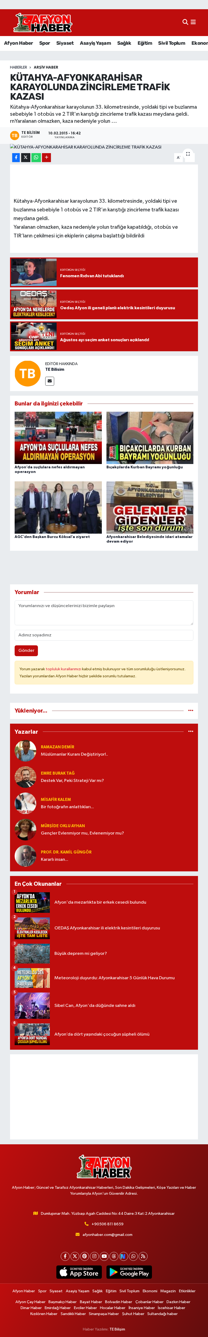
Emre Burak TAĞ (58, 773)
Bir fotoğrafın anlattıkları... (67, 807)
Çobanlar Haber (149, 1302)
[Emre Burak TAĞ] (25, 777)
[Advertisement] (104, 1097)
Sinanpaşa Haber (104, 1314)
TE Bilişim (117, 1329)
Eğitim (145, 43)
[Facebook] (65, 1256)
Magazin (168, 1291)
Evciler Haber (85, 1308)
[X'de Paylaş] (25, 157)
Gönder (26, 650)
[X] (74, 1256)
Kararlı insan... (54, 859)
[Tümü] (190, 710)
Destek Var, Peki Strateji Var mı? (72, 780)
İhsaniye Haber (142, 1308)
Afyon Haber (18, 43)
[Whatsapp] (133, 1256)
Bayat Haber (91, 1302)
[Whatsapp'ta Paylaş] (36, 157)
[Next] (123, 1256)
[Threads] (113, 1256)
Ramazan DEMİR (57, 747)
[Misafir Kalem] (25, 803)
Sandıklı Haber (73, 1314)
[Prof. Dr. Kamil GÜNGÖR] (25, 855)
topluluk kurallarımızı (64, 669)
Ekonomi (150, 1291)
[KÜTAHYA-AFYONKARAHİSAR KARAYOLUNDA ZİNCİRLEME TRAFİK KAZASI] (104, 147)
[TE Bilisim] (28, 373)
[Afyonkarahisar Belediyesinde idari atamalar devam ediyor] (150, 507)
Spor (44, 43)
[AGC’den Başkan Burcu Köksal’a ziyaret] (58, 507)
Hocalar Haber (112, 1308)
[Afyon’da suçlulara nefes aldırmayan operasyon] (58, 438)
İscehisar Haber (171, 1308)
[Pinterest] (84, 1256)
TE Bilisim (54, 369)
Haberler (18, 67)
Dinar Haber (31, 1308)
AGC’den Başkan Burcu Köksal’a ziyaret (52, 537)
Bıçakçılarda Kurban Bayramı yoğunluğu (144, 467)
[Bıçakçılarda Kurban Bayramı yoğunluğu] (150, 438)
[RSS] (143, 1256)
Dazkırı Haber (178, 1302)
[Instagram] (94, 1256)
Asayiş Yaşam (95, 43)
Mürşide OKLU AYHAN (63, 826)
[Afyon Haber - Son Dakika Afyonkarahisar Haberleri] (43, 22)
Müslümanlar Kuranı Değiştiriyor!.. (74, 754)
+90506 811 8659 (107, 1224)
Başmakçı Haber (62, 1302)
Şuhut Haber (133, 1314)
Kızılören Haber (43, 1314)
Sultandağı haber (162, 1314)
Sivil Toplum (171, 43)
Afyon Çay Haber (30, 1302)
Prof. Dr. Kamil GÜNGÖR (66, 852)
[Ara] (185, 22)
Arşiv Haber (46, 67)
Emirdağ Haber (58, 1308)
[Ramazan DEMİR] (25, 750)
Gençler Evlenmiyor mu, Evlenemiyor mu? (82, 833)
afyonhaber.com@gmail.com (107, 1235)
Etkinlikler (187, 1291)
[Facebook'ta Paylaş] (16, 157)
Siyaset (65, 43)
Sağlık (124, 43)
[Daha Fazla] (46, 157)
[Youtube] (104, 1256)
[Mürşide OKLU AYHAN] (25, 829)
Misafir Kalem (56, 800)
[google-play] (129, 1272)
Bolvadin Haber (118, 1302)
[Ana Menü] (193, 22)
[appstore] (79, 1272)
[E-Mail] (49, 381)
